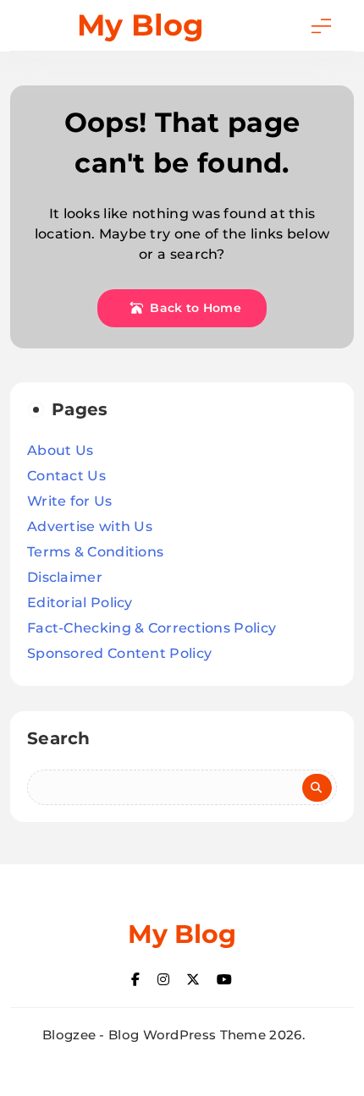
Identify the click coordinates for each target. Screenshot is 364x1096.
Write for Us (70, 501)
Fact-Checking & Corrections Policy (151, 628)
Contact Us (66, 476)
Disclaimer (64, 577)
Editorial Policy (80, 603)
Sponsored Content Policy (119, 653)
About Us (60, 450)
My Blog (140, 25)
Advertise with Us (89, 526)
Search (59, 738)
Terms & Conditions (95, 552)
